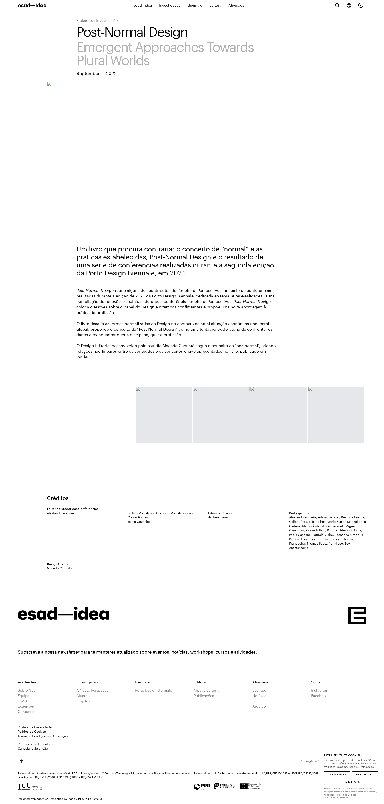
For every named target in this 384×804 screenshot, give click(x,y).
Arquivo (259, 706)
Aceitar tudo (337, 774)
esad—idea (143, 5)
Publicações (204, 695)
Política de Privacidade (35, 727)
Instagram (319, 690)
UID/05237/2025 (91, 777)
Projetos (83, 701)
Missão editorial (207, 690)
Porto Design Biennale (153, 690)
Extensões (26, 706)
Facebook (319, 695)
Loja (256, 701)
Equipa (23, 695)
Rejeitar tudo (365, 774)
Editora (215, 5)
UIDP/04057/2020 (67, 777)
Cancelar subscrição (33, 748)
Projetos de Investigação (97, 20)
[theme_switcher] (360, 5)
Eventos (259, 690)
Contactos (27, 711)
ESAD (22, 701)
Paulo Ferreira (93, 798)
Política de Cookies (32, 731)
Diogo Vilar (41, 798)
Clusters (83, 695)
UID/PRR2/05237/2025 (304, 773)
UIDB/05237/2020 (44, 777)
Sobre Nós (26, 690)
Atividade (236, 5)
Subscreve (29, 652)
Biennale (195, 5)
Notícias (259, 695)
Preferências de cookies (35, 744)
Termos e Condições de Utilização (43, 736)
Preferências (351, 781)
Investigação (170, 5)
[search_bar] (337, 5)
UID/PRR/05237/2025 (274, 773)
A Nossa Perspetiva (92, 690)
